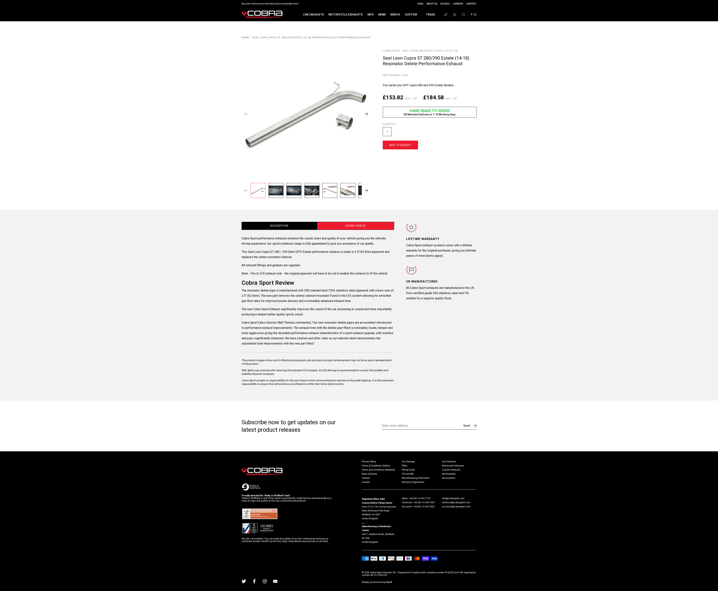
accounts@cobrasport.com (456, 506)
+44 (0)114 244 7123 (419, 498)
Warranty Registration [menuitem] (413, 482)
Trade (430, 14)
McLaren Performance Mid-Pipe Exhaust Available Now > (271, 3)
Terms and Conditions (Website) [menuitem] (378, 470)
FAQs (420, 3)
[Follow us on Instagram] (265, 581)
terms (430, 256)
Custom (411, 14)
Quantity (389, 124)
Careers (458, 3)
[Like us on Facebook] (254, 581)
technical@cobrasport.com (456, 502)
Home (245, 37)
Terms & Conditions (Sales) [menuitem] (376, 465)
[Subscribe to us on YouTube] (275, 581)
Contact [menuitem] (366, 478)
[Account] (454, 14)
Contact (471, 3)
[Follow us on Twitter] (244, 581)
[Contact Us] (445, 14)
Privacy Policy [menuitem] (369, 461)
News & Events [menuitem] (369, 474)
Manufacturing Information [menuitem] (415, 478)
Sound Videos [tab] (355, 225)
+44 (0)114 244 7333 (424, 502)
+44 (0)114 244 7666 (424, 506)
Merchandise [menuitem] (449, 474)
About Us (431, 3)
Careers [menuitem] (366, 482)
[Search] (463, 14)
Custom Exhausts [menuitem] (451, 470)
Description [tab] (279, 225)
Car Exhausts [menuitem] (449, 461)
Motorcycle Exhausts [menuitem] (453, 465)
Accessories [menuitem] (448, 478)
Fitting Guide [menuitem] (408, 470)
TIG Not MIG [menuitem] (408, 474)
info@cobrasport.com (453, 498)
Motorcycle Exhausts (346, 14)
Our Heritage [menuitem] (408, 461)
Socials (445, 3)
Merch (395, 14)
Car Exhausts (313, 14)
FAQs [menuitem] (404, 465)
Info (370, 14)
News (382, 14)
